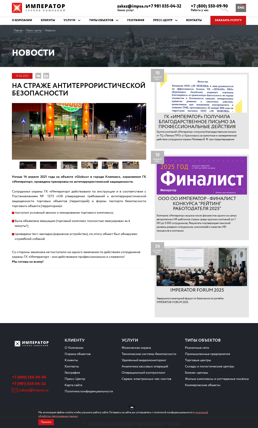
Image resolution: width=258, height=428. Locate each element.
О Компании (74, 347)
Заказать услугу (228, 20)
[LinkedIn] (46, 76)
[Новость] (202, 111)
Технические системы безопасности (149, 354)
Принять (46, 422)
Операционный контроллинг (143, 372)
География (72, 372)
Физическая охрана (136, 347)
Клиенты (71, 360)
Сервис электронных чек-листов (146, 378)
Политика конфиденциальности (89, 391)
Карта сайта (73, 385)
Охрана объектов (78, 354)
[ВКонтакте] (38, 76)
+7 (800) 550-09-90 (209, 8)
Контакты (72, 366)
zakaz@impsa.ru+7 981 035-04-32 (149, 8)
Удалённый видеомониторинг (144, 360)
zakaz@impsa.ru (34, 390)
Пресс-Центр (75, 378)
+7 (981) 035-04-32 (29, 384)
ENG (241, 7)
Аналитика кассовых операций (145, 366)
